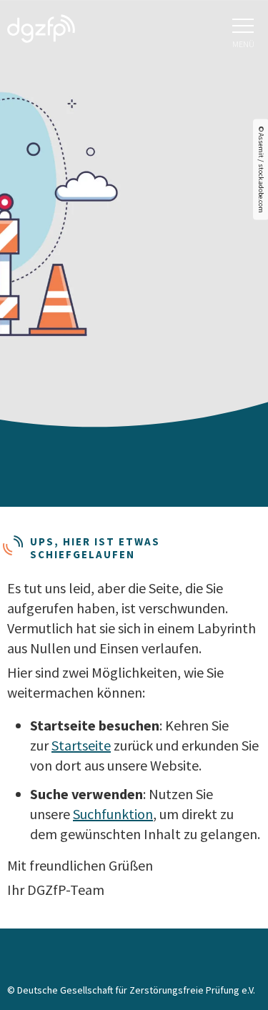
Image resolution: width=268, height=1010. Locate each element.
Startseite (81, 745)
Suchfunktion (113, 814)
